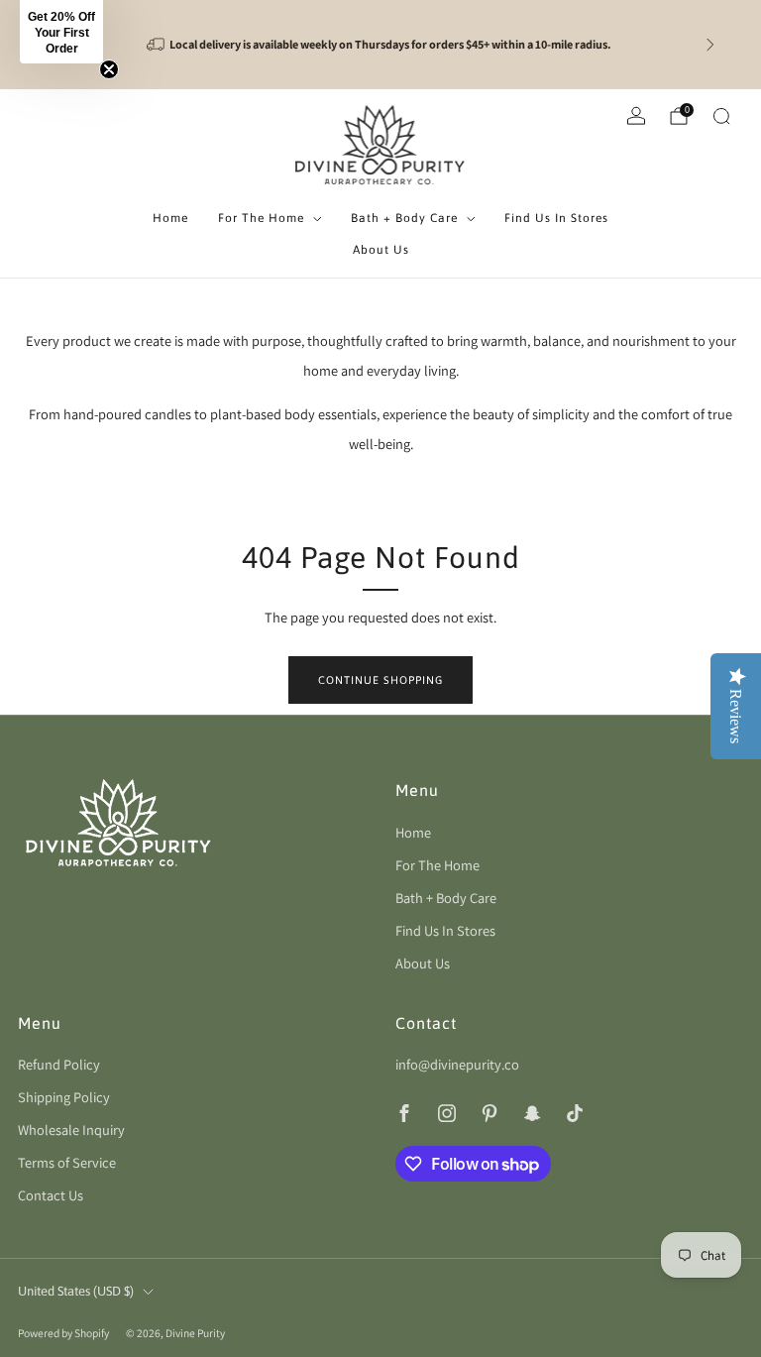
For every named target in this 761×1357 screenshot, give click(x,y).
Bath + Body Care (404, 218)
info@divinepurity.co (457, 1064)
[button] (61, 31)
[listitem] (381, 44)
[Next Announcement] (710, 44)
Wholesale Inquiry (71, 1129)
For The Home (261, 218)
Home (170, 218)
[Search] (721, 116)
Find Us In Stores (556, 218)
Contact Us (50, 1195)
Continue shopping (380, 680)
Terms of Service (67, 1162)
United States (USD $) (76, 1291)
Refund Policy (59, 1064)
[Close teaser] (109, 69)
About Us (381, 250)
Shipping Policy (64, 1096)
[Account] (636, 116)
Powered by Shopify (63, 1332)
